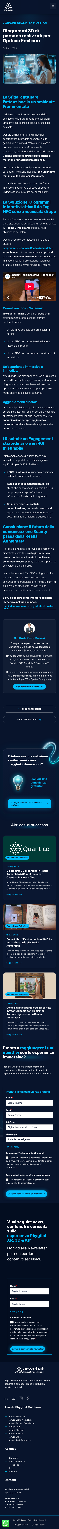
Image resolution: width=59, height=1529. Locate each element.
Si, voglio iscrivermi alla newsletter (28, 1349)
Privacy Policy (12, 1147)
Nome (9, 1097)
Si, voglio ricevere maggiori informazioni (26, 1193)
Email (9, 1110)
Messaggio (12, 1134)
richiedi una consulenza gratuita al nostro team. (28, 607)
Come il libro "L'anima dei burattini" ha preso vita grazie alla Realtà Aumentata (29, 942)
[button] (53, 6)
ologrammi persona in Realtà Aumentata (27, 248)
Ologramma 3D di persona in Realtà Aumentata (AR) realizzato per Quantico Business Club (27, 874)
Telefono (11, 1122)
